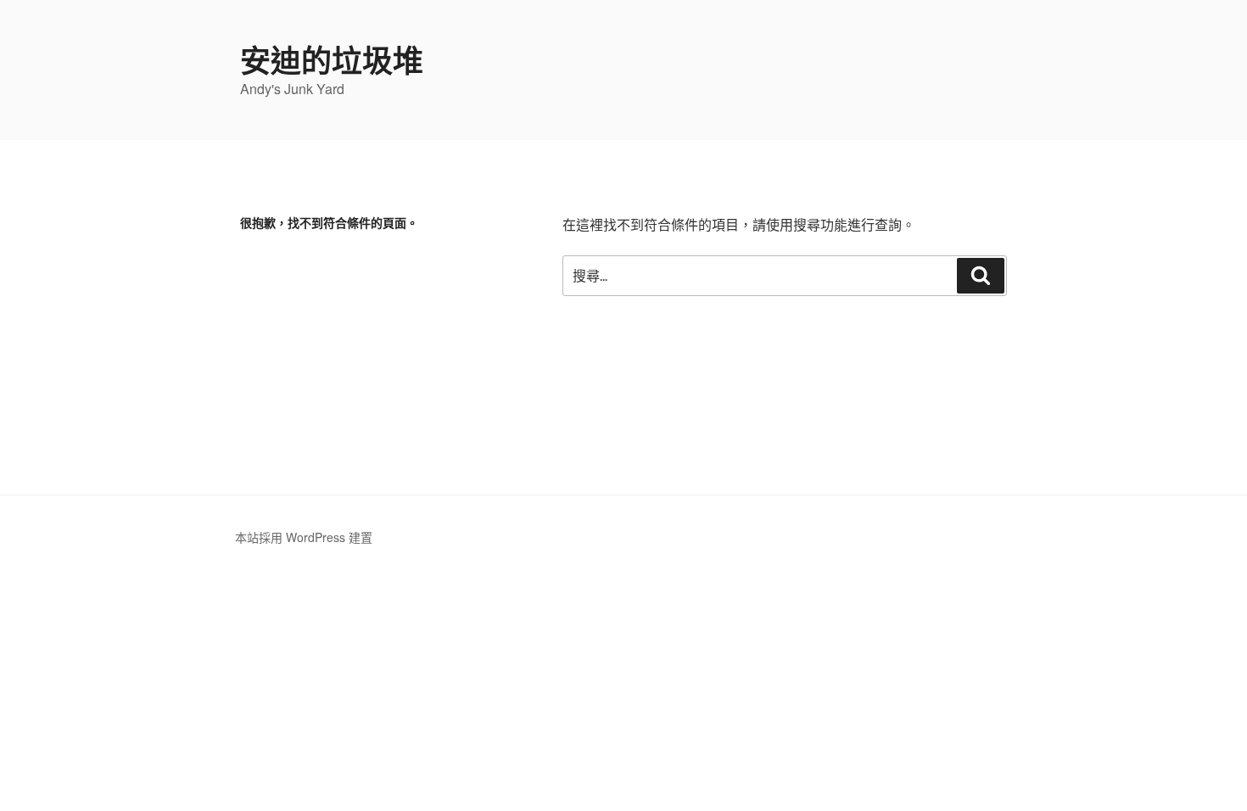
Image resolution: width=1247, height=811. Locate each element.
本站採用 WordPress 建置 (303, 537)
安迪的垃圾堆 (331, 59)
